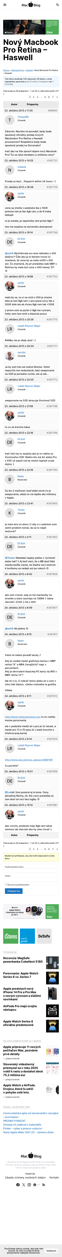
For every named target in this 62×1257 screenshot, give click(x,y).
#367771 (52, 346)
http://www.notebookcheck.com (23, 716)
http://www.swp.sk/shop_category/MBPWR (29, 759)
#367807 (52, 607)
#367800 (52, 503)
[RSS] (43, 1184)
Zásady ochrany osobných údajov (25, 1177)
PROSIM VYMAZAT (14, 1120)
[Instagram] (29, 1184)
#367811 (52, 634)
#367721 (52, 160)
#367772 (52, 379)
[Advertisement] (31, 1225)
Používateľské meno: (14, 867)
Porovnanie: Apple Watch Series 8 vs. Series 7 (20, 975)
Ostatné (29, 70)
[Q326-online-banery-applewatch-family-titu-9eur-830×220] (31, 911)
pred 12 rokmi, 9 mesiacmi (37, 81)
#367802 (52, 537)
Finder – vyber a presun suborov (22, 1128)
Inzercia (30, 1173)
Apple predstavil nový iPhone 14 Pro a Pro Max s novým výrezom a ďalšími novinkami (22, 994)
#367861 (52, 804)
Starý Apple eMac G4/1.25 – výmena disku (28, 1132)
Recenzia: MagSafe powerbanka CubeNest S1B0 (23, 959)
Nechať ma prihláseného (18, 885)
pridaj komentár (13, 1058)
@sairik (9, 253)
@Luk (8, 792)
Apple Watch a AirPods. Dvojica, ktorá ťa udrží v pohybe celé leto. (19, 1089)
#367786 (52, 406)
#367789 (52, 432)
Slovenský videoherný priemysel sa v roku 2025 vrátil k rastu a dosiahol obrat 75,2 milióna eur (23, 1070)
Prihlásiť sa (14, 891)
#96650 (52, 110)
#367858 (52, 771)
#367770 (52, 319)
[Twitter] (23, 1184)
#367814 (52, 738)
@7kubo (9, 557)
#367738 (52, 187)
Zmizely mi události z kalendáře (22, 1124)
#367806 (52, 574)
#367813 (52, 695)
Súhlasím (51, 1250)
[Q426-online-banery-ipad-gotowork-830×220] (31, 26)
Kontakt (54, 1177)
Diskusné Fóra (17, 70)
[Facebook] (18, 1184)
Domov (6, 70)
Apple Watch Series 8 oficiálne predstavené (18, 1023)
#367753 (52, 276)
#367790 (52, 469)
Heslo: (7, 876)
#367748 (52, 232)
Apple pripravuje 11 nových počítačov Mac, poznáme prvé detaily (22, 1050)
